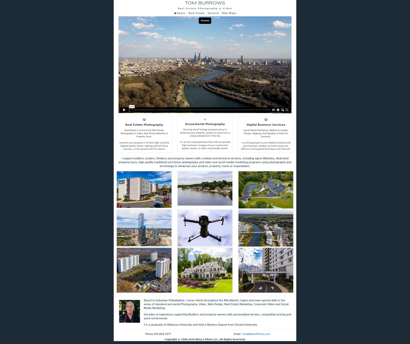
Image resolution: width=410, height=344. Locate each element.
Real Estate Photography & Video (205, 8)
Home (181, 13)
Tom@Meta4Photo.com (256, 334)
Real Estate (197, 13)
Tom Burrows (205, 3)
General (213, 13)
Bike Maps (229, 13)
